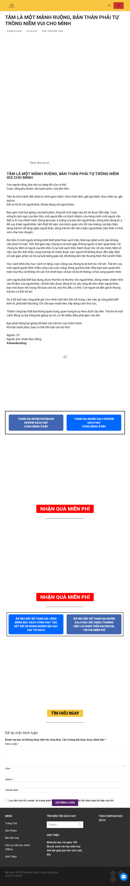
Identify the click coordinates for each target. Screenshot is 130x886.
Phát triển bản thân (52, 31)
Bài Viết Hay (12, 837)
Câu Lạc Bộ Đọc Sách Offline (17, 847)
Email (9, 779)
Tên (8, 768)
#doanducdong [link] (16, 343)
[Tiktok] (113, 879)
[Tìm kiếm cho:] (65, 824)
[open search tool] (109, 5)
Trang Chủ (11, 823)
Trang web (11, 790)
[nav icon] (119, 5)
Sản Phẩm (11, 830)
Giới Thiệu (11, 856)
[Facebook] (113, 873)
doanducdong (14, 31)
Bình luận (12, 744)
